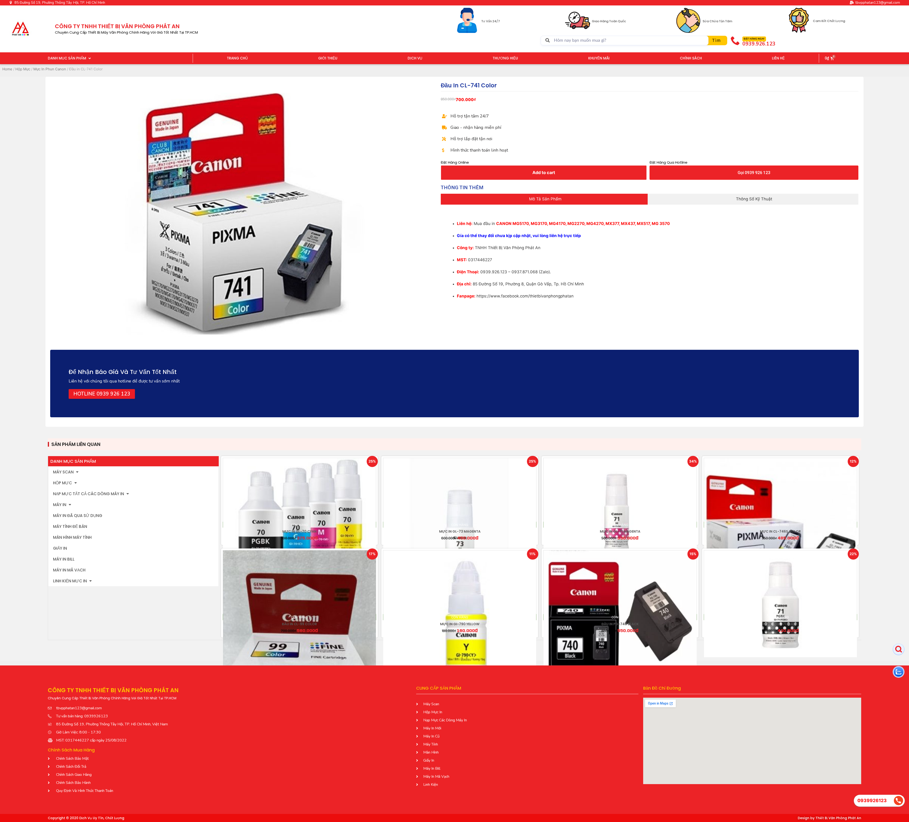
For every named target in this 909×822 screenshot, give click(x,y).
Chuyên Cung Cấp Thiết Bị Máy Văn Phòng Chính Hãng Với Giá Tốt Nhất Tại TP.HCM (126, 32)
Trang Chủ (237, 58)
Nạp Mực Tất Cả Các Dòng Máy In (88, 494)
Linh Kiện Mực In (70, 581)
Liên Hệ (778, 58)
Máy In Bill (64, 559)
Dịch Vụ (415, 58)
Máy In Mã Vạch (69, 570)
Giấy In (60, 548)
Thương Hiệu (505, 58)
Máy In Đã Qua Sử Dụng (77, 515)
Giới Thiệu (327, 58)
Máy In (59, 505)
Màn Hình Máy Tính (72, 537)
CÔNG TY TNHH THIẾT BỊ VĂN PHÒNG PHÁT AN (117, 26)
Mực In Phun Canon (49, 69)
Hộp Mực (22, 69)
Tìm (716, 40)
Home (7, 69)
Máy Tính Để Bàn (70, 526)
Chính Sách (691, 58)
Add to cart (543, 172)
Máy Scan (63, 472)
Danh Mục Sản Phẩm (67, 58)
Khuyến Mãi (599, 58)
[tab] (544, 199)
